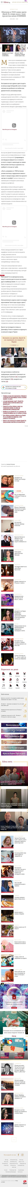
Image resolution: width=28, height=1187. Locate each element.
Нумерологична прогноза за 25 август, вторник (11, 710)
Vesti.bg (21, 1159)
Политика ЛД (12, 1170)
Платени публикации (11, 1172)
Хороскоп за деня (9, 669)
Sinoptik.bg (5, 1163)
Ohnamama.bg (13, 1159)
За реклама (21, 1170)
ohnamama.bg (18, 492)
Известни (14, 9)
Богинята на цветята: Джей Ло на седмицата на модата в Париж (14, 340)
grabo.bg (16, 520)
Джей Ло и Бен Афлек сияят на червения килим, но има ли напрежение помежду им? (12, 407)
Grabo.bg (6, 1165)
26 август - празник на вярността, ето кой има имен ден (12, 704)
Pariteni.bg (13, 1165)
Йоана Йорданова (9, 983)
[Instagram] (22, 1155)
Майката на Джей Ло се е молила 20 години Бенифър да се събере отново (15, 412)
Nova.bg (6, 1161)
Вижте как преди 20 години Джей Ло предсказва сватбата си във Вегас (14, 421)
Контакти (20, 1172)
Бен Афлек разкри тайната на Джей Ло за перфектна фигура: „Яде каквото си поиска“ (14, 416)
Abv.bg (6, 1159)
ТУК (16, 377)
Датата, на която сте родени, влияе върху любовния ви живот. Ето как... (12, 698)
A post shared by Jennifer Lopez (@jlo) (14, 148)
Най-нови (14, 2)
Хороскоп (19, 2)
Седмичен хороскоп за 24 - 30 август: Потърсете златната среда (11, 716)
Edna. (7, 2)
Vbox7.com (21, 1161)
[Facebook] (18, 1155)
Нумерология (25, 2)
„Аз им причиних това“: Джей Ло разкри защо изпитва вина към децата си (13, 402)
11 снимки (13, 345)
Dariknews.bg (13, 1161)
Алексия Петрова (10, 464)
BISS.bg (14, 1167)
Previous (0, 51)
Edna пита (7, 761)
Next (27, 51)
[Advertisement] (14, 441)
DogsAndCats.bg (14, 1163)
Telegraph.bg (23, 1163)
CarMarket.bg (21, 1165)
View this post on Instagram (9, 129)
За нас (5, 1170)
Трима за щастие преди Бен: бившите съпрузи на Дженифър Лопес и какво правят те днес (15, 397)
